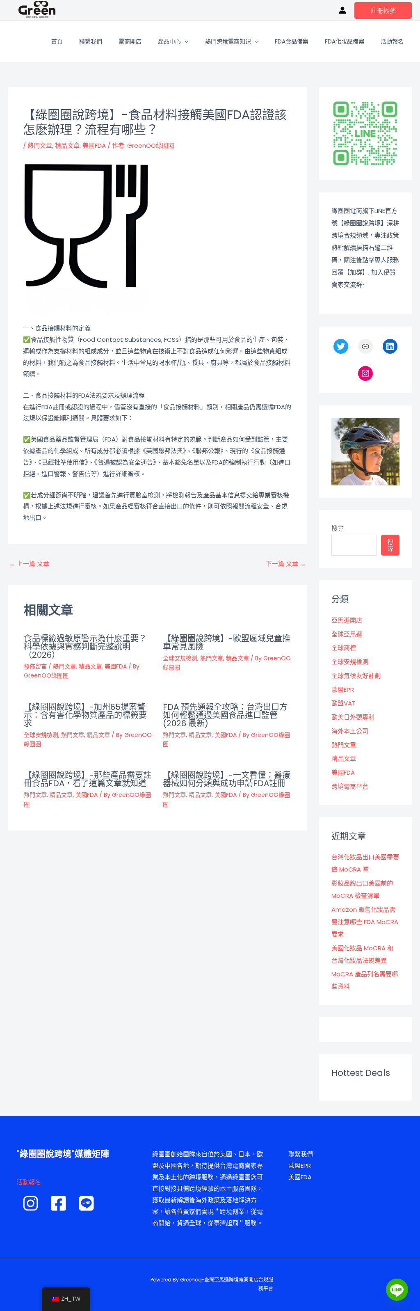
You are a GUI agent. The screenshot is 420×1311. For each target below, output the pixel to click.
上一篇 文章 (29, 563)
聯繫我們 (90, 41)
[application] (184, 41)
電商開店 (130, 41)
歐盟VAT (343, 703)
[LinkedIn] (390, 346)
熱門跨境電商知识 (228, 41)
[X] (340, 346)
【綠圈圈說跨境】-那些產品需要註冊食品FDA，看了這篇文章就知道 (87, 779)
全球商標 (343, 647)
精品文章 (67, 145)
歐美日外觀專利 (352, 717)
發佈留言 (35, 666)
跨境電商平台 (349, 786)
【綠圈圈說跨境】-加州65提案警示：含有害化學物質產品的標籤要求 (85, 715)
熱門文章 (39, 145)
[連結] (365, 346)
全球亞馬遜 (346, 634)
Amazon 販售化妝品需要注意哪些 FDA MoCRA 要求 (364, 921)
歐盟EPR (342, 689)
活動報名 (392, 41)
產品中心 (169, 41)
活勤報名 (28, 1182)
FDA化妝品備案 (344, 41)
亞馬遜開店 (346, 620)
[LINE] (86, 1203)
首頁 (57, 41)
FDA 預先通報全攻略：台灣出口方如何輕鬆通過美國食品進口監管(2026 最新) (225, 715)
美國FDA (94, 145)
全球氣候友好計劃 (356, 675)
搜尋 (337, 528)
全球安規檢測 (180, 658)
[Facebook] (58, 1203)
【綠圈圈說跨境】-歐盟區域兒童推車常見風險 (226, 642)
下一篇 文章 (286, 563)
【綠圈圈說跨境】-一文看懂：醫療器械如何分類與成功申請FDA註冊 (226, 779)
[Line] (397, 1290)
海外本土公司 (349, 731)
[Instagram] (365, 373)
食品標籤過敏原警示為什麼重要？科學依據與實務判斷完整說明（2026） (85, 647)
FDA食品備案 (291, 41)
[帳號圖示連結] (342, 10)
